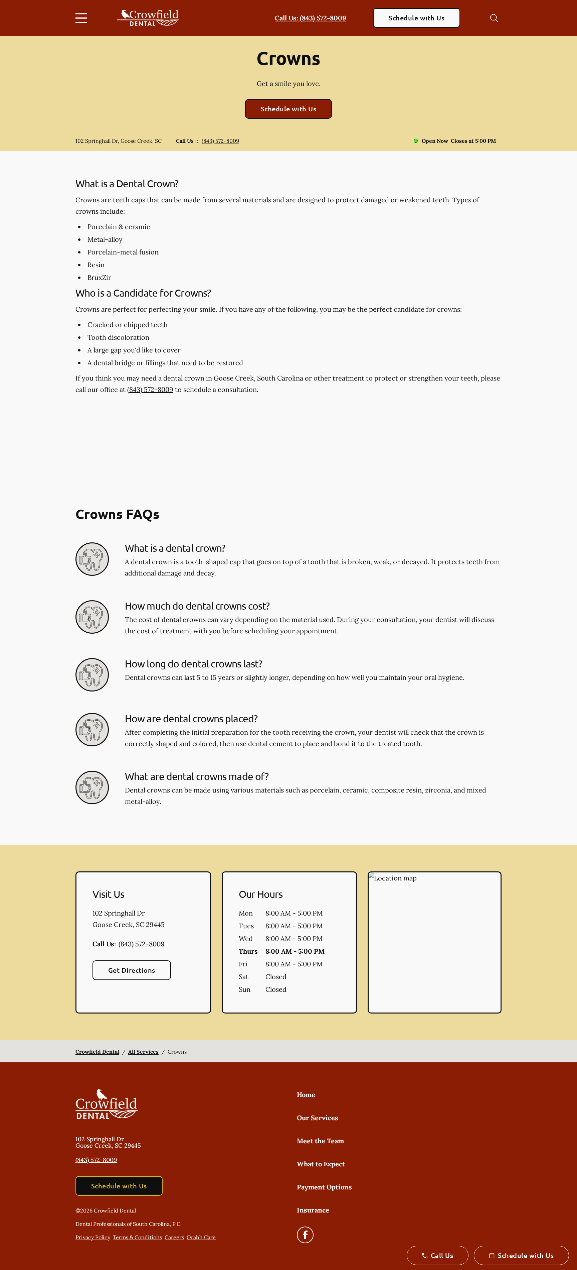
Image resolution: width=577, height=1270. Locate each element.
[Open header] (82, 18)
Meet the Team (320, 1141)
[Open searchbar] (494, 18)
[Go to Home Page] (148, 18)
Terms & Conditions (137, 1237)
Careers (174, 1237)
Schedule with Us (416, 17)
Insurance (313, 1210)
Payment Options (324, 1187)
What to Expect (321, 1164)
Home (306, 1094)
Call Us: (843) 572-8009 (310, 18)
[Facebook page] (305, 1235)
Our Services (317, 1118)
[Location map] (435, 942)
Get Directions (131, 970)
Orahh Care (201, 1237)
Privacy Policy (92, 1237)
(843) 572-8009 (220, 140)
